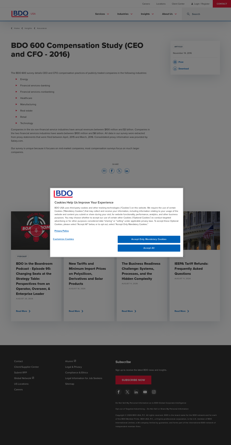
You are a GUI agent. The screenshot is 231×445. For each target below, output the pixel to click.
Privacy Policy (62, 230)
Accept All (148, 248)
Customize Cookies (63, 239)
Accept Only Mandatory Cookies (148, 239)
